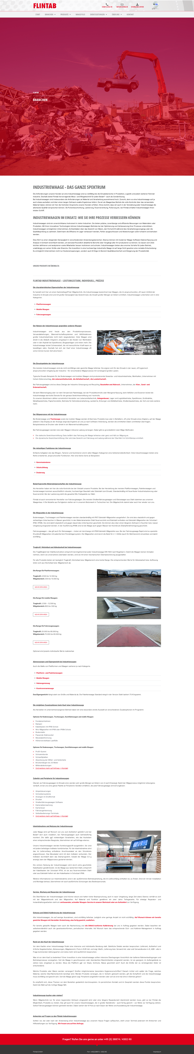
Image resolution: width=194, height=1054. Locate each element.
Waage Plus (80, 14)
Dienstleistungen (97, 14)
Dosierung (40, 473)
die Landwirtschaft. (98, 379)
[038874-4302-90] (107, 4)
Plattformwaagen (43, 304)
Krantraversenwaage (45, 688)
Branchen (49, 14)
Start (37, 14)
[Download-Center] (137, 4)
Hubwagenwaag (43, 683)
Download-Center (137, 7)
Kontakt (130, 14)
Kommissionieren (43, 462)
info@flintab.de (122, 7)
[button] (97, 304)
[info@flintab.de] (122, 4)
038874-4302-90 (107, 7)
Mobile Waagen (42, 309)
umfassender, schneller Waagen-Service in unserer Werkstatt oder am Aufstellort (93, 902)
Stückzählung (42, 467)
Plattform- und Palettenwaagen (49, 673)
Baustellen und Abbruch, (110, 384)
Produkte (64, 14)
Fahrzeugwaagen (43, 314)
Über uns (115, 14)
